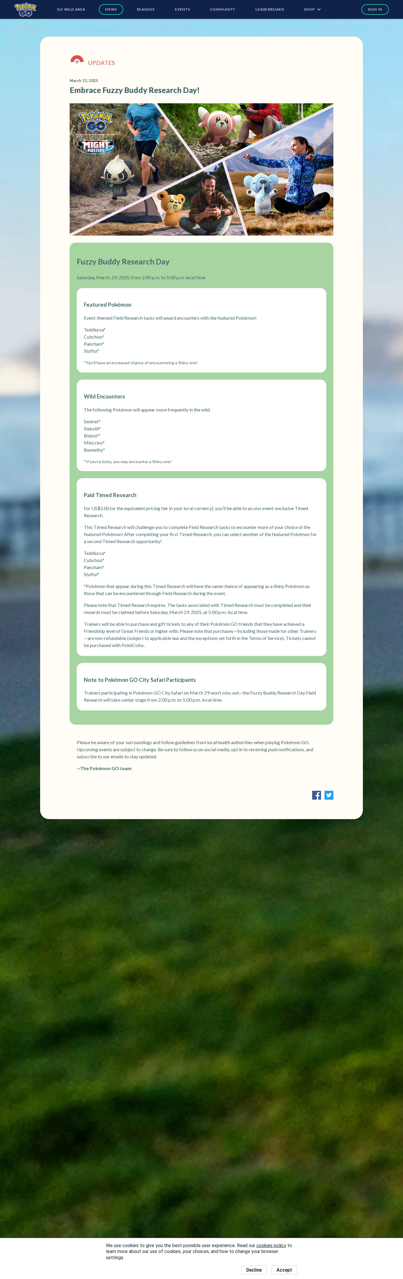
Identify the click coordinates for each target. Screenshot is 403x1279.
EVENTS (182, 9)
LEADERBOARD (269, 9)
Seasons (146, 9)
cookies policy (271, 1245)
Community (222, 9)
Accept (284, 1270)
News (111, 9)
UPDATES (101, 62)
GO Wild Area (71, 9)
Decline (254, 1270)
